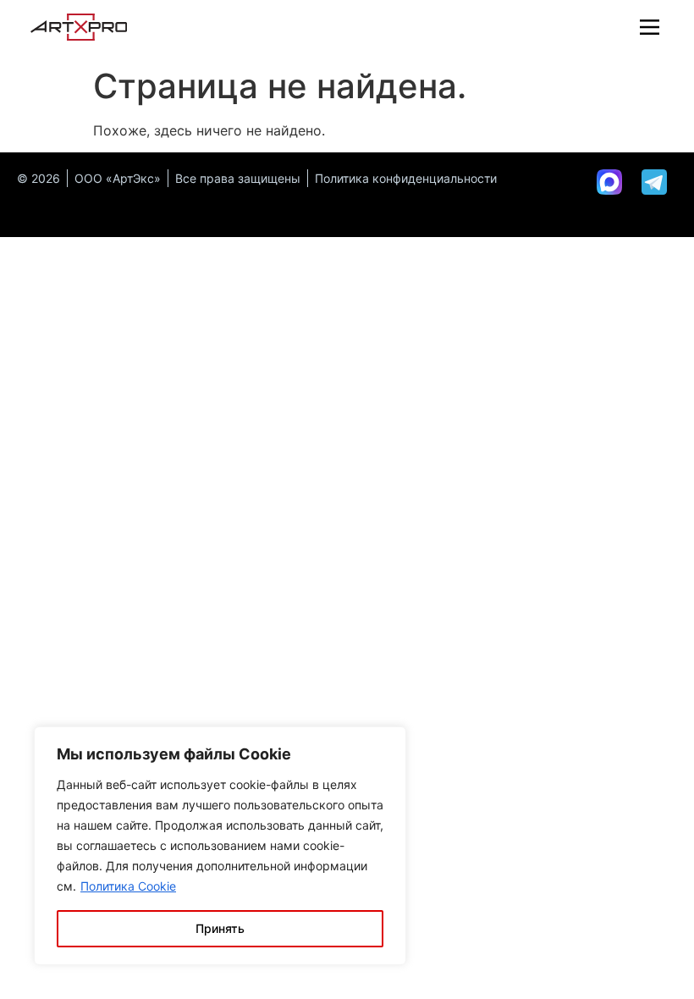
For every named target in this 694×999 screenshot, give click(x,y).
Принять (220, 928)
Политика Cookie (128, 886)
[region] (220, 845)
